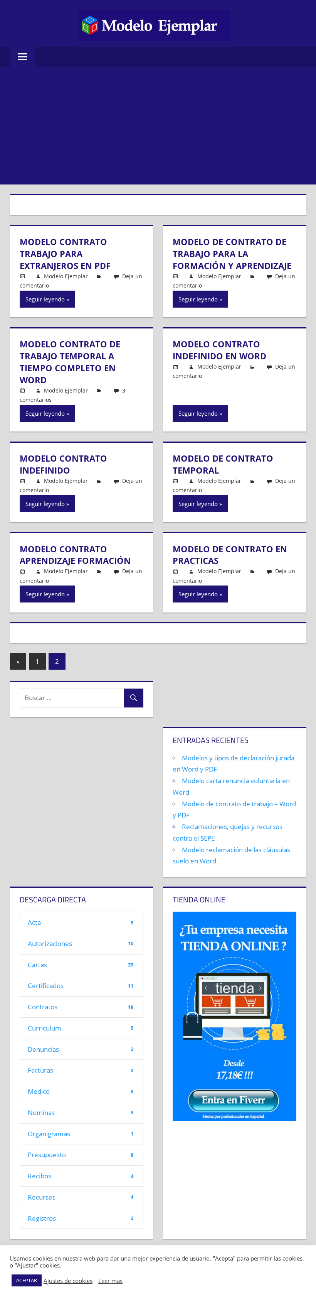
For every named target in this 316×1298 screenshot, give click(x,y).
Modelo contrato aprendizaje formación (75, 555)
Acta (80, 922)
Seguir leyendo (45, 299)
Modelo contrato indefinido (63, 464)
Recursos (80, 1197)
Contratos (80, 1006)
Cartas (80, 964)
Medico (80, 1091)
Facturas (80, 1070)
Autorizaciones (80, 943)
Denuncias (80, 1049)
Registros (80, 1218)
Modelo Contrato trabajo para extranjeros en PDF (65, 253)
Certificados (80, 985)
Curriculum (80, 1028)
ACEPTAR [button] (26, 1280)
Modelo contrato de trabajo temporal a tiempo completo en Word (70, 361)
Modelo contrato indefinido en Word (219, 350)
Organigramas (80, 1133)
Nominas (80, 1112)
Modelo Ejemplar (66, 276)
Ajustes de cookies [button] (68, 1280)
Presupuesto (80, 1154)
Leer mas (110, 1280)
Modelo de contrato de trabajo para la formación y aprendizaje (232, 253)
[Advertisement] (158, 127)
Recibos (80, 1175)
